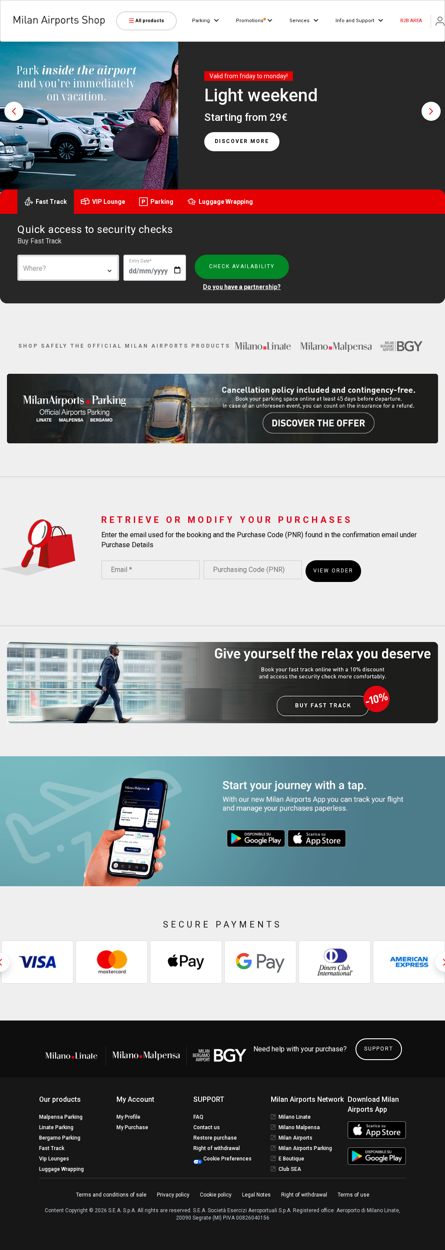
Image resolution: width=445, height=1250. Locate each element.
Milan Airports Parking (305, 1148)
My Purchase (132, 1127)
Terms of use (353, 1195)
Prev (13, 111)
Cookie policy (216, 1195)
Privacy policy (173, 1195)
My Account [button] (135, 1099)
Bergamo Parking (59, 1138)
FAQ (198, 1117)
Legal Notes (256, 1195)
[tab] (45, 201)
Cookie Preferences (227, 1159)
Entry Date (140, 261)
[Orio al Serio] (219, 1055)
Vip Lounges (54, 1159)
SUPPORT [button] (208, 1099)
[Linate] (74, 1055)
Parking (201, 20)
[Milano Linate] (263, 346)
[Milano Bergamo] (401, 346)
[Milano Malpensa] (336, 346)
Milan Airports (295, 1138)
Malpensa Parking (61, 1117)
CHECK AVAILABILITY (242, 266)
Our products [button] (60, 1099)
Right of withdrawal (216, 1148)
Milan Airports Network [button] (307, 1099)
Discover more (242, 141)
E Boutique (291, 1159)
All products (150, 20)
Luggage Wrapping (61, 1169)
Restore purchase (215, 1138)
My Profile (128, 1117)
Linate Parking (56, 1127)
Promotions (249, 20)
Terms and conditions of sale (111, 1195)
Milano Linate (295, 1117)
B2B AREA (411, 20)
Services (299, 20)
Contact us (206, 1127)
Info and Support (354, 20)
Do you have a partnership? (242, 286)
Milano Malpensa (299, 1127)
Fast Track (51, 1148)
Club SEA (290, 1169)
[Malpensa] (146, 1056)
